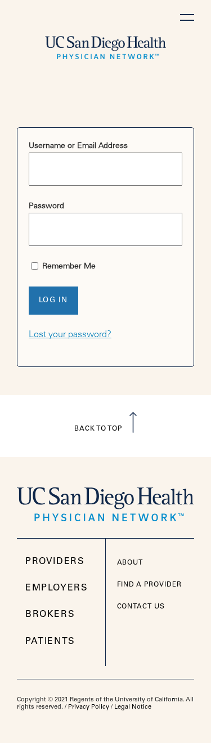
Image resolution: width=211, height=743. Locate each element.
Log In (53, 301)
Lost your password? (70, 334)
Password (46, 207)
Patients (50, 641)
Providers (54, 561)
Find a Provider (149, 584)
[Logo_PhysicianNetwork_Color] (105, 500)
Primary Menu (187, 17)
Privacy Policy (88, 707)
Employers (56, 588)
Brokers (50, 614)
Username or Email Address (78, 146)
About (130, 563)
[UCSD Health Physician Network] (105, 45)
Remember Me (68, 267)
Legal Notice (132, 707)
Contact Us (141, 606)
